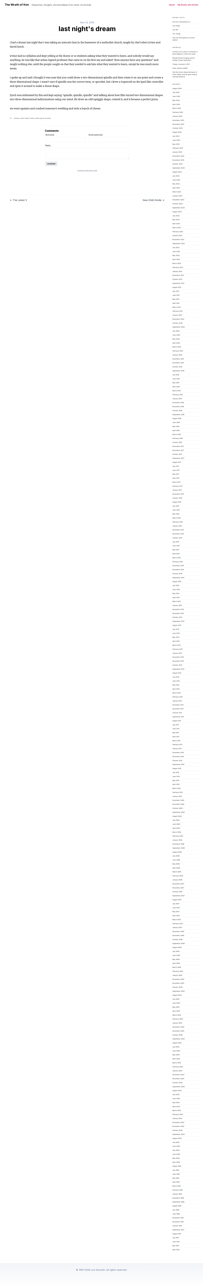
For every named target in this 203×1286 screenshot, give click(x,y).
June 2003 (176, 1098)
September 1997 (178, 1230)
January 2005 (177, 1023)
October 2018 (177, 410)
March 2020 (176, 347)
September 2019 (178, 371)
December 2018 (178, 402)
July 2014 (175, 585)
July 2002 (176, 1142)
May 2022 (176, 255)
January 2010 (177, 796)
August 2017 (176, 462)
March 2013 (176, 645)
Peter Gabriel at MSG (180, 68)
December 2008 (178, 844)
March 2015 (176, 558)
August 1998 (176, 1206)
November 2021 (178, 275)
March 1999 (176, 1186)
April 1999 (176, 1182)
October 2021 (177, 279)
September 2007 (178, 896)
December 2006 (178, 931)
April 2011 (175, 737)
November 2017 (178, 450)
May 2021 (175, 299)
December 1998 (178, 1198)
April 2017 (176, 478)
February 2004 (177, 1067)
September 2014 (178, 577)
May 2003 (176, 1102)
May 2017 (175, 474)
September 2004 (178, 1039)
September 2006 (178, 943)
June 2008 (176, 860)
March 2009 (176, 832)
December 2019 (178, 359)
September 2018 (178, 414)
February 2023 (177, 232)
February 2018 (177, 438)
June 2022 (176, 251)
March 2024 (176, 192)
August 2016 (176, 502)
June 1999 (176, 1174)
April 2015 (176, 554)
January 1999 (177, 1194)
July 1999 (175, 1170)
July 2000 (176, 1150)
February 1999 (177, 1190)
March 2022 (176, 263)
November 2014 (178, 569)
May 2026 (176, 100)
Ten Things (176, 34)
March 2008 (176, 872)
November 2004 (178, 1031)
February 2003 (177, 1114)
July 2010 (175, 772)
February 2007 (177, 923)
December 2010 (178, 752)
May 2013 (175, 637)
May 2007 (176, 911)
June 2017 (176, 470)
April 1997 (176, 1250)
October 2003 (177, 1083)
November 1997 (178, 1222)
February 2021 (177, 311)
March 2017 (176, 482)
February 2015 (177, 562)
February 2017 (177, 486)
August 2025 (177, 132)
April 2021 (176, 303)
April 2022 (176, 259)
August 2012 (176, 673)
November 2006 (178, 935)
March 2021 (176, 307)
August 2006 (177, 947)
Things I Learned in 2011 (181, 64)
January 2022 (177, 271)
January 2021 (177, 315)
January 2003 (177, 1118)
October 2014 (177, 573)
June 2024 (176, 180)
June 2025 (176, 140)
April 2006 (176, 963)
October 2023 (177, 204)
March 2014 (176, 601)
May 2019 (175, 383)
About (172, 5)
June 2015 (176, 546)
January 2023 (177, 235)
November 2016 (178, 494)
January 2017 (177, 490)
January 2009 (177, 840)
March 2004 (176, 1063)
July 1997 (175, 1238)
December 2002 (178, 1122)
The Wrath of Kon (17, 4)
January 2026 (177, 116)
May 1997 (175, 1246)
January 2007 (177, 927)
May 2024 (176, 184)
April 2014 (176, 597)
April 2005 (176, 1011)
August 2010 (176, 768)
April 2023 (176, 223)
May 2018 (175, 426)
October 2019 (177, 367)
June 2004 (176, 1051)
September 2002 (178, 1134)
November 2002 (178, 1126)
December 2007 (178, 884)
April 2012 (176, 689)
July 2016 (175, 506)
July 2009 (176, 820)
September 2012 (178, 669)
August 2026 (177, 88)
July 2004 (176, 1047)
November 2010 (178, 756)
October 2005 (177, 987)
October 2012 (177, 665)
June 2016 (176, 510)
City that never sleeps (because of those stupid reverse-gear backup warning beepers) (184, 74)
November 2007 (178, 888)
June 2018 (176, 422)
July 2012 (175, 677)
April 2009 (176, 828)
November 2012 (178, 661)
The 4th (175, 30)
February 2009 (177, 836)
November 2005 (178, 983)
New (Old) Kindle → (153, 200)
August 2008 (177, 852)
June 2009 (176, 824)
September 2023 (178, 208)
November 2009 (178, 804)
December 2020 (178, 319)
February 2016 (177, 522)
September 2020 (178, 327)
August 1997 (176, 1234)
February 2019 (177, 395)
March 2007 (176, 919)
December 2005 (178, 979)
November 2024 (178, 160)
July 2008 (176, 856)
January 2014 (177, 605)
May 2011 (175, 733)
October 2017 (177, 454)
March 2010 (176, 788)
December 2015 (178, 530)
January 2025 (177, 152)
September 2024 (178, 168)
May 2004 (176, 1055)
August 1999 (176, 1166)
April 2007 (176, 915)
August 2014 (176, 581)
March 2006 (176, 967)
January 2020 (177, 355)
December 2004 (178, 1027)
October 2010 (177, 760)
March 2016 (176, 518)
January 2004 (177, 1071)
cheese (16, 118)
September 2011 (178, 717)
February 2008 (177, 876)
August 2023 (177, 212)
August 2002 (177, 1138)
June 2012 (176, 681)
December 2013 (178, 609)
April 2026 (176, 104)
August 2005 (177, 995)
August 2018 (176, 418)
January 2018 (177, 442)
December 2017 (178, 446)
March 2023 (176, 227)
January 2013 (177, 653)
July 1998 (175, 1210)
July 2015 (175, 542)
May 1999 (175, 1178)
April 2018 (176, 430)
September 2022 (178, 243)
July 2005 (176, 999)
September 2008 (178, 848)
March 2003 (176, 1110)
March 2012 (176, 693)
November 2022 (178, 239)
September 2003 (178, 1087)
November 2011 (177, 709)
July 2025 (176, 136)
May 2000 (176, 1158)
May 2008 (176, 864)
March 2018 (176, 434)
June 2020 (176, 335)
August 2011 (176, 721)
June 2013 (176, 633)
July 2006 (176, 951)
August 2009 (177, 816)
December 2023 (178, 200)
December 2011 (177, 705)
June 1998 (176, 1214)
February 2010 (177, 792)
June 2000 (176, 1154)
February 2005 (177, 1019)
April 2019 (176, 387)
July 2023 (176, 216)
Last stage (176, 26)
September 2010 (178, 764)
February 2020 (177, 351)
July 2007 (176, 904)
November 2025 (178, 124)
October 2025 (177, 128)
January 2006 (177, 975)
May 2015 (175, 550)
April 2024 (176, 188)
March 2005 (176, 1015)
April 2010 (176, 784)
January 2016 (177, 526)
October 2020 (177, 323)
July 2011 (175, 725)
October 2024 (177, 164)
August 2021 (176, 287)
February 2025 (177, 148)
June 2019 (176, 379)
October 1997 (177, 1226)
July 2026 (176, 92)
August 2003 (177, 1090)
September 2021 (178, 283)
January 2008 (177, 880)
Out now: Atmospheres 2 (181, 22)
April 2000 (176, 1162)
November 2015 (178, 534)
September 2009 (178, 812)
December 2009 (178, 800)
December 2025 (178, 120)
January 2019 (177, 399)
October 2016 (177, 498)
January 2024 (177, 196)
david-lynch (39, 118)
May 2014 (175, 593)
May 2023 (176, 219)
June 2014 (176, 589)
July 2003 (176, 1094)
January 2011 (177, 748)
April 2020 (176, 343)
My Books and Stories (188, 5)
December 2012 (178, 657)
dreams (48, 118)
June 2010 (176, 776)
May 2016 (175, 514)
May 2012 (175, 685)
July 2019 (175, 375)
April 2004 (176, 1059)
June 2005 (176, 1003)
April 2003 (176, 1106)
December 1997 (178, 1218)
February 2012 (177, 697)
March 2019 (176, 391)
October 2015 (177, 538)
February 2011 (177, 744)
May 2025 (176, 144)
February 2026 (177, 112)
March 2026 (176, 108)
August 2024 (177, 172)
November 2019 (178, 363)
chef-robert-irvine (27, 118)
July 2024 (176, 176)
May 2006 (176, 959)
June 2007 (176, 908)
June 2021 (176, 295)
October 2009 (177, 808)
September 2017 (178, 458)
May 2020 (176, 339)
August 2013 (176, 625)
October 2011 (177, 713)
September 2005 (178, 991)
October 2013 (177, 617)
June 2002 (176, 1146)
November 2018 (178, 406)
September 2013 (178, 621)
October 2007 (177, 892)
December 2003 (178, 1075)
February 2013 (177, 649)
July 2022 (176, 247)
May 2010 (175, 780)
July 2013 (175, 629)
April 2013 (176, 641)
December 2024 (178, 156)
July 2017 (175, 466)
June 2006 (176, 955)
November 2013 (178, 613)
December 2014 (178, 565)
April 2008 (176, 868)
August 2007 (177, 900)
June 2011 (175, 729)
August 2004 (177, 1043)
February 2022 (177, 267)
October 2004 (177, 1035)
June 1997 (176, 1242)
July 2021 (175, 291)
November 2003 (178, 1079)
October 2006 (177, 939)
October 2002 (177, 1130)
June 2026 (176, 96)
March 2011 (176, 741)
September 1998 (178, 1202)
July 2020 (176, 331)
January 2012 (177, 701)
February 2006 (177, 971)
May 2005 (176, 1007)
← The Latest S (18, 200)
